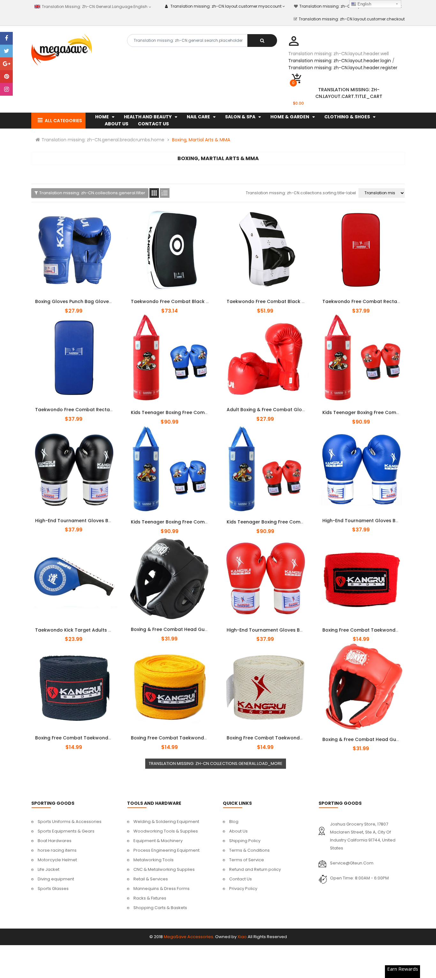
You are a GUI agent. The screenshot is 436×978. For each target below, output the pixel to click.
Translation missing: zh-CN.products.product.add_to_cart (74, 298)
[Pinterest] (6, 76)
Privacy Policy (243, 888)
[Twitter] (6, 51)
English (363, 4)
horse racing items (57, 850)
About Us (238, 831)
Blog (233, 822)
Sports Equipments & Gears (66, 831)
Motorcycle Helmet (57, 860)
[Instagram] (6, 89)
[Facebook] (6, 38)
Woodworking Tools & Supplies (165, 831)
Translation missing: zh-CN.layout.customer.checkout (352, 19)
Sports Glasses (53, 888)
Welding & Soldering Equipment (166, 822)
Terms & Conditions (249, 850)
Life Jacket (48, 869)
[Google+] (6, 63)
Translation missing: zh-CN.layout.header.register (342, 67)
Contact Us (240, 879)
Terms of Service (246, 860)
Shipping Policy (244, 841)
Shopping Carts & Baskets (160, 908)
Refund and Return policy (255, 869)
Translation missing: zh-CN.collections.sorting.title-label (301, 193)
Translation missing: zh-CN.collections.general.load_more (215, 763)
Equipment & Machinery (158, 841)
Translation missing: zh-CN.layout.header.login (339, 60)
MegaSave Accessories (188, 937)
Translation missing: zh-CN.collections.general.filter (92, 193)
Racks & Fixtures (149, 898)
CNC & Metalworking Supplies (164, 869)
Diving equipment (56, 879)
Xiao (242, 937)
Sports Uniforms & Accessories (69, 822)
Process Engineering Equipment (166, 850)
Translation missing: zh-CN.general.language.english (94, 6)
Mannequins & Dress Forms (161, 888)
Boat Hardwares (54, 841)
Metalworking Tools (153, 860)
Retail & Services (150, 879)
